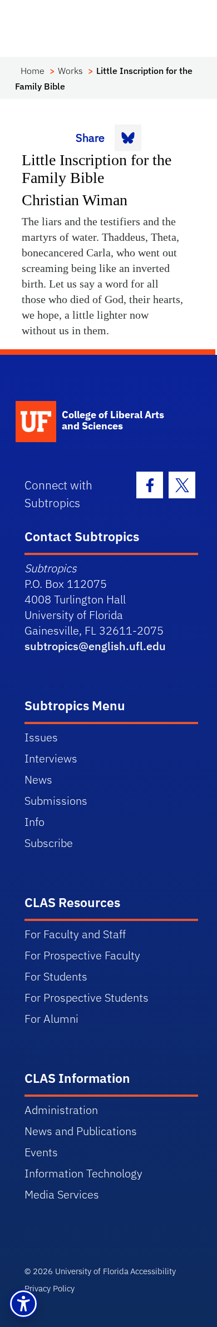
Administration (61, 1109)
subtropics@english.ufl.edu (95, 645)
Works (70, 70)
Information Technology (83, 1173)
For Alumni (51, 1018)
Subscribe (48, 842)
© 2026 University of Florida (76, 1271)
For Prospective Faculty (82, 955)
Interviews (50, 758)
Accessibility (153, 1271)
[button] (23, 1303)
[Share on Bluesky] (128, 138)
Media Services (61, 1194)
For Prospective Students (86, 997)
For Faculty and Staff (75, 934)
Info (34, 821)
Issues (41, 737)
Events (41, 1152)
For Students (55, 976)
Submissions (55, 800)
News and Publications (80, 1130)
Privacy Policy (49, 1288)
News (38, 779)
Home (33, 70)
